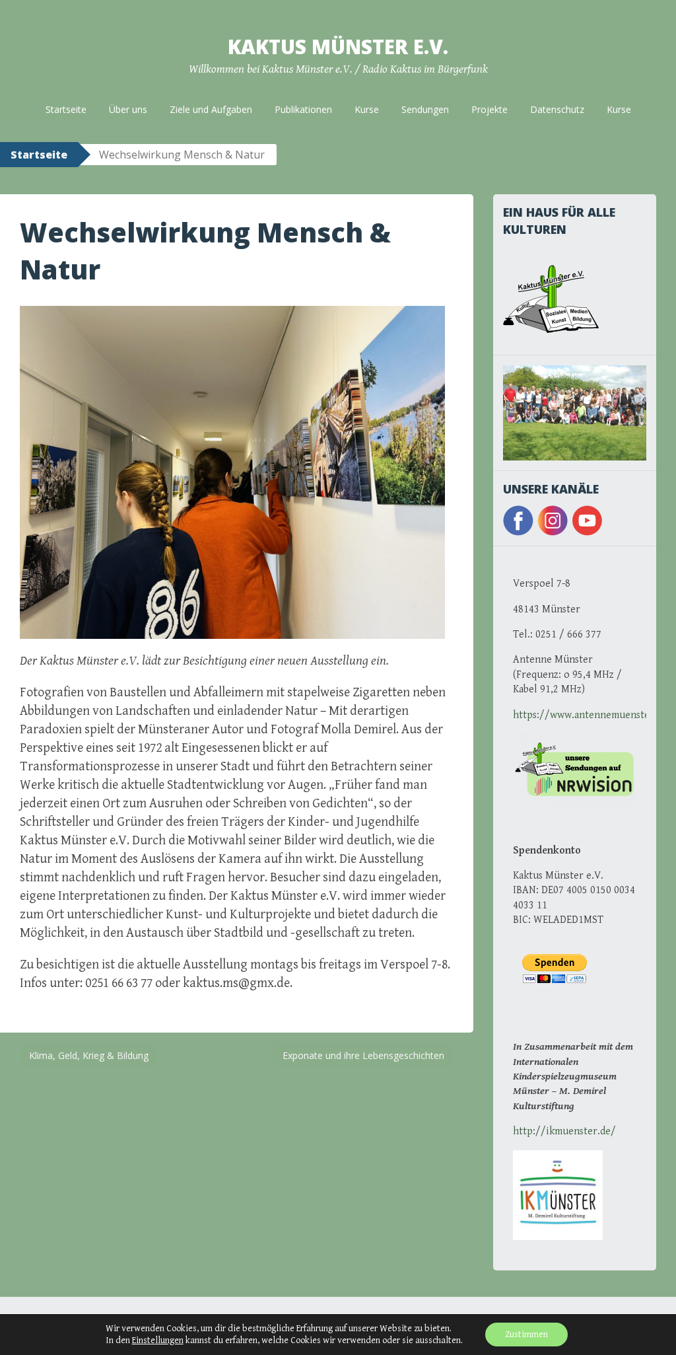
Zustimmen (526, 1334)
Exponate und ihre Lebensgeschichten (363, 1055)
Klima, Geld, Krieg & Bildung (89, 1055)
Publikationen (303, 109)
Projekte (489, 109)
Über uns (128, 109)
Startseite (66, 109)
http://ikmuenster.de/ (564, 1131)
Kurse (367, 109)
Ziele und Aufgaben (211, 109)
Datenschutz (557, 109)
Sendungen (425, 109)
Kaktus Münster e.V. (338, 46)
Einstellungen (158, 1340)
